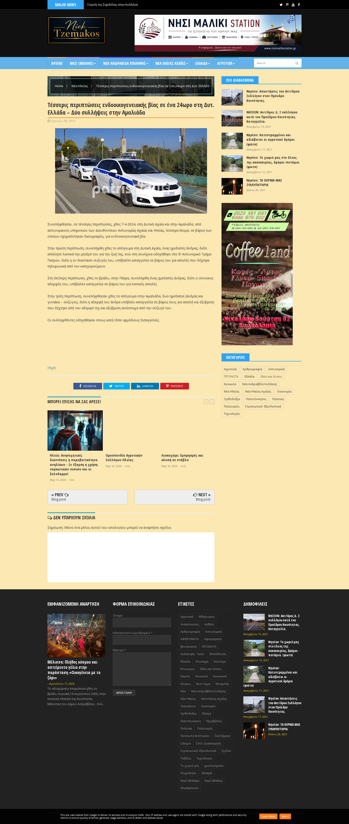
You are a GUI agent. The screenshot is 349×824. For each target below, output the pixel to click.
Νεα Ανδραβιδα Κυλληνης (124, 63)
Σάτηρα (185, 743)
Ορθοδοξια (232, 399)
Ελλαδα (201, 63)
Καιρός (185, 676)
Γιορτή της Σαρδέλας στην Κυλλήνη (112, 4)
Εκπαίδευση (217, 654)
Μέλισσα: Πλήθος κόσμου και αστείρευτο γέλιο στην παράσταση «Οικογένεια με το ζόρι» (73, 669)
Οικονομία (284, 391)
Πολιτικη (278, 399)
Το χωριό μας (189, 766)
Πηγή (51, 367)
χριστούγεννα (213, 766)
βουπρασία (188, 647)
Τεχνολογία (232, 414)
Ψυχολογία (188, 773)
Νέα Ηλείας (80, 86)
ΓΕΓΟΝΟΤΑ (231, 377)
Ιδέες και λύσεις (271, 377)
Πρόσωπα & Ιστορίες (194, 736)
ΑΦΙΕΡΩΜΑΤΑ (189, 639)
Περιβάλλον (214, 721)
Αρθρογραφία (252, 369)
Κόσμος (185, 684)
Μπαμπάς (222, 684)
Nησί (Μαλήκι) (189, 781)
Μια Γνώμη (203, 684)
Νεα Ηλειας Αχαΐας (171, 63)
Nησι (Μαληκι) (82, 63)
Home (59, 86)
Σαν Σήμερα (223, 736)
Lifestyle (206, 773)
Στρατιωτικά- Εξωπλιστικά (263, 406)
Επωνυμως (187, 669)
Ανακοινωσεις (189, 624)
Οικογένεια (188, 706)
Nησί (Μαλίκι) (213, 781)
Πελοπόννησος (256, 399)
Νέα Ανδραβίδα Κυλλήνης (259, 384)
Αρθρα (209, 624)
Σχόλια (226, 751)
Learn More (268, 816)
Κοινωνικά (220, 676)
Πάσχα (206, 714)
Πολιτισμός (231, 406)
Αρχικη (56, 63)
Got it (285, 816)
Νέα (183, 691)
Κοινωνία (230, 384)
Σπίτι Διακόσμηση (208, 743)
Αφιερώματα (213, 639)
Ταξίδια (185, 758)
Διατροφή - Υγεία (192, 654)
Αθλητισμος (206, 617)
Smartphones (189, 788)
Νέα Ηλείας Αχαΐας (258, 391)
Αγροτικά (224, 63)
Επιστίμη (220, 662)
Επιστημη (202, 662)
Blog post (58, 499)
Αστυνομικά (276, 369)
